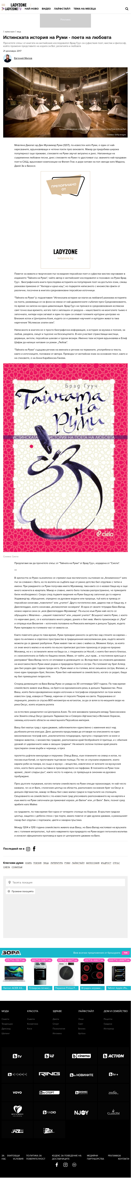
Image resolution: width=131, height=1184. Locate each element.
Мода (5, 1011)
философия (92, 863)
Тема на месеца (85, 8)
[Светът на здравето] (17, 1111)
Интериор (109, 1028)
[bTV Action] (113, 1056)
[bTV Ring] (49, 1074)
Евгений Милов (23, 58)
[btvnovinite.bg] (81, 1074)
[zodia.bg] (113, 1092)
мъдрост (106, 863)
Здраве (57, 1011)
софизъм (17, 867)
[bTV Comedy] (49, 1056)
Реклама (113, 1155)
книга (28, 863)
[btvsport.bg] (49, 1092)
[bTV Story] (17, 1074)
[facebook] (57, 1165)
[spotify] (74, 1165)
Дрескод (6, 1028)
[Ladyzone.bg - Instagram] (28, 848)
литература (56, 863)
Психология (59, 1028)
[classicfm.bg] (113, 1111)
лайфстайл (78, 863)
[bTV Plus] (113, 1074)
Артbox (82, 1033)
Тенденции (7, 1024)
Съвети (5, 1019)
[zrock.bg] (49, 1129)
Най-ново (32, 8)
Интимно (57, 1033)
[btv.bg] (17, 1056)
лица (46, 863)
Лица (19, 32)
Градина (108, 1024)
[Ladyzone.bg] (22, 5)
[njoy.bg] (81, 1111)
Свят (80, 1024)
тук (125, 953)
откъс (116, 863)
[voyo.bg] (17, 1092)
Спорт (56, 1024)
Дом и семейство (116, 1011)
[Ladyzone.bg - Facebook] (34, 856)
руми (67, 863)
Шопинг (6, 1033)
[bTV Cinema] (81, 1056)
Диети (56, 1019)
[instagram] (65, 1165)
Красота (32, 1011)
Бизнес (82, 1028)
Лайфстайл (62, 8)
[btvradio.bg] (49, 1111)
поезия (37, 863)
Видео (46, 8)
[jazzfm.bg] (17, 1129)
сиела (6, 867)
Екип (10, 1155)
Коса (29, 1028)
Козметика (32, 1024)
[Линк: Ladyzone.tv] (12, 8)
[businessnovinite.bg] (81, 1092)
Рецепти (108, 1019)
